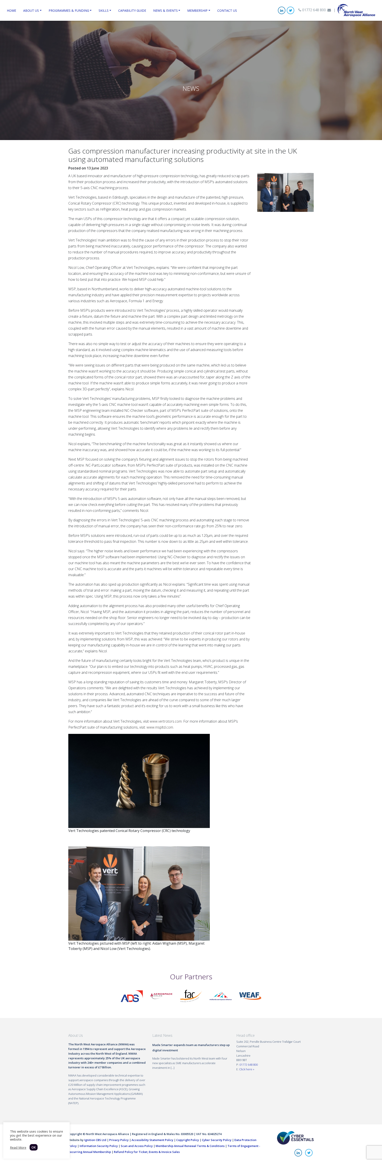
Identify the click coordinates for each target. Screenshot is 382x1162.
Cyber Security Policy (216, 1140)
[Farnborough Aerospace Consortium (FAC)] (191, 995)
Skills (104, 10)
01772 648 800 (313, 10)
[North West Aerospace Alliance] (356, 10)
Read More (18, 1147)
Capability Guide (132, 10)
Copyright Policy (187, 1140)
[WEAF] (250, 995)
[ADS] (132, 995)
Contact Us (227, 10)
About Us (31, 10)
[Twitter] (290, 10)
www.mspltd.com (160, 727)
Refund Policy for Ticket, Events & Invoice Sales (147, 1152)
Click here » (246, 1069)
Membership (197, 10)
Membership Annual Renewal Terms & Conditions (190, 1146)
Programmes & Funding (69, 10)
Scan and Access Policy (137, 1146)
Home (11, 10)
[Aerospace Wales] (161, 995)
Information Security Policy (99, 1146)
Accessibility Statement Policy (152, 1140)
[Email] (329, 10)
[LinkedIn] (281, 10)
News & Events (165, 10)
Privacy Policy (119, 1140)
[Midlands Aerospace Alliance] (221, 995)
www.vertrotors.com (166, 721)
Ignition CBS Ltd (95, 1140)
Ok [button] (33, 1147)
